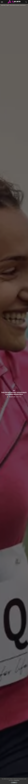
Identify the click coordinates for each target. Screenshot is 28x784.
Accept (14, 782)
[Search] (25, 2)
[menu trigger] (2, 2)
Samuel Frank (12, 396)
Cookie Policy (16, 780)
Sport (14, 390)
